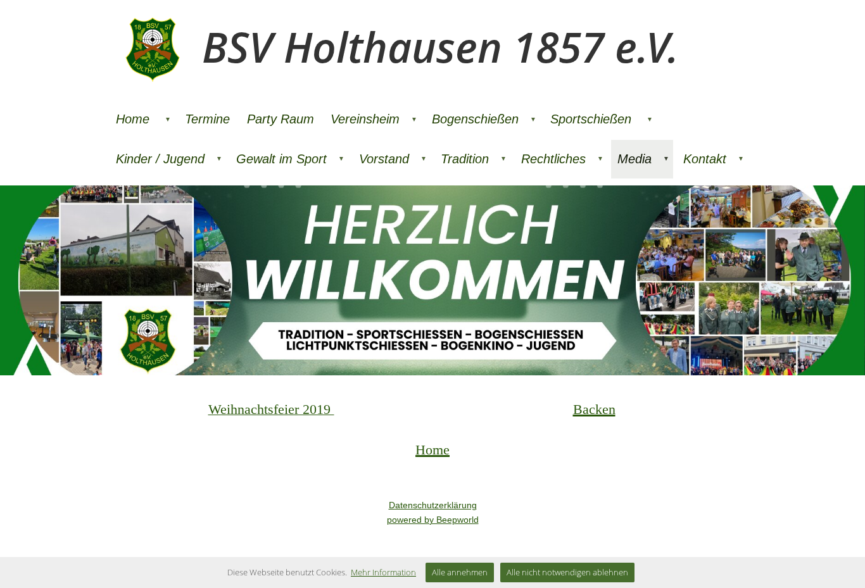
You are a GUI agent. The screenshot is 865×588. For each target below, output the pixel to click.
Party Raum (280, 119)
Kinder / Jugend (169, 159)
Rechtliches (562, 159)
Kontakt (713, 159)
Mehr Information (383, 572)
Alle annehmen (460, 572)
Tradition (474, 159)
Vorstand (393, 159)
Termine (207, 119)
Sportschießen (601, 119)
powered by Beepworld (433, 520)
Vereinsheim (374, 119)
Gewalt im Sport (290, 159)
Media (643, 159)
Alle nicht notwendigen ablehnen (567, 572)
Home (143, 119)
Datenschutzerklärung (433, 505)
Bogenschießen (484, 119)
